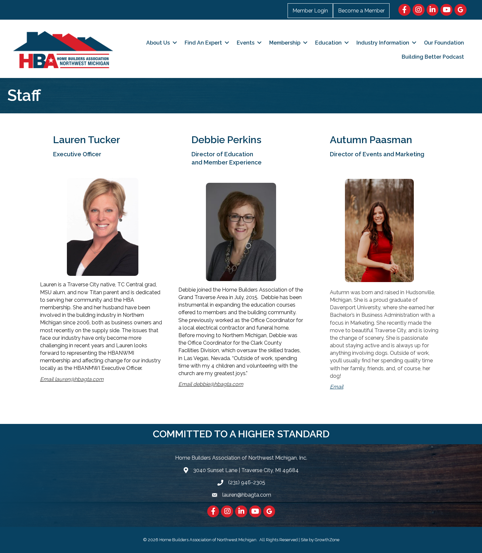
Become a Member (361, 11)
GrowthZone (327, 539)
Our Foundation (444, 43)
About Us (158, 43)
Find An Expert (203, 43)
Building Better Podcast (433, 57)
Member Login (310, 11)
